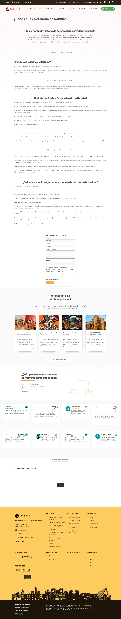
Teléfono (48, 254)
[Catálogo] (105, 2)
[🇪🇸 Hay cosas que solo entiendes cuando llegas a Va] (48, 476)
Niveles (51, 543)
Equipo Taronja (74, 523)
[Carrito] (113, 2)
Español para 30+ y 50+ (56, 529)
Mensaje (48, 260)
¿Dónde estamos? (75, 520)
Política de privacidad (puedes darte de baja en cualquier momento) (59, 274)
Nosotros (93, 8)
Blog (91, 566)
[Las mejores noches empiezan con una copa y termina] (95, 476)
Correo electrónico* (51, 249)
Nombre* (48, 238)
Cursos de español (35, 8)
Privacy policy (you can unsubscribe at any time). (55, 276)
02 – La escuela (72, 513)
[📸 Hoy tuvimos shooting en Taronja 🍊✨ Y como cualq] (72, 476)
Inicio (7, 13)
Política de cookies (21, 610)
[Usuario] (109, 2)
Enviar (49, 282)
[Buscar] (101, 2)
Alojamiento (82, 8)
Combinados (94, 527)
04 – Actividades (52, 552)
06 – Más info (92, 552)
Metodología (73, 527)
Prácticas (93, 562)
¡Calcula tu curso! (108, 9)
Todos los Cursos (54, 546)
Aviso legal (19, 614)
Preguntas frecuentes (22, 607)
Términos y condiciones (22, 604)
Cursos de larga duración (57, 522)
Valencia (92, 556)
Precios (61, 8)
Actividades (71, 8)
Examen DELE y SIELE (56, 526)
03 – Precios (91, 513)
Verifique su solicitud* (52, 279)
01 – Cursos (50, 513)
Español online (50, 8)
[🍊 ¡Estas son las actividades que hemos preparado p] (25, 476)
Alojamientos (94, 523)
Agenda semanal (54, 556)
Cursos (92, 517)
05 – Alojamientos (73, 552)
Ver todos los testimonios (59, 459)
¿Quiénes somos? (74, 517)
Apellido (48, 243)
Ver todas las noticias (59, 359)
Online (92, 520)
